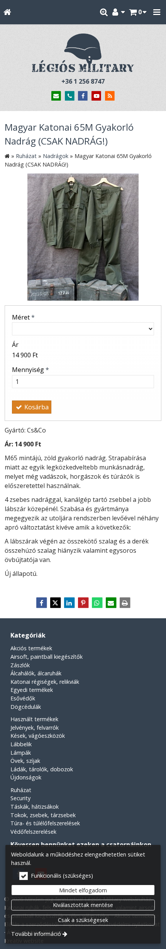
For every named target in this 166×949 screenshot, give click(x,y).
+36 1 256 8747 (83, 81)
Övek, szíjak (25, 760)
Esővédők (22, 698)
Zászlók (20, 665)
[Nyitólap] (7, 12)
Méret (23, 317)
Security (20, 798)
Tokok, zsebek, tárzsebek (43, 815)
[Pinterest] (83, 603)
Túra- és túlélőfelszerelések (45, 823)
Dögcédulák (25, 706)
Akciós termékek (31, 648)
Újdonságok (25, 777)
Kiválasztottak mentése (83, 905)
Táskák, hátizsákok (34, 806)
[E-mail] (56, 96)
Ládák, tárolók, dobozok (41, 769)
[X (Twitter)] (55, 603)
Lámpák (20, 752)
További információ (36, 933)
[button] (157, 12)
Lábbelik (21, 744)
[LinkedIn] (69, 603)
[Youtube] (96, 96)
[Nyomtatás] (125, 603)
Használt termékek (34, 719)
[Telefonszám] (69, 96)
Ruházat (20, 790)
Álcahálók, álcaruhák (35, 673)
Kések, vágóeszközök (37, 735)
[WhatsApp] (97, 603)
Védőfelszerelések (33, 831)
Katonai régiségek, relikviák (44, 681)
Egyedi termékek (31, 689)
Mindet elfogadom (83, 890)
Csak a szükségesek (83, 920)
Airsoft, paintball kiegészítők (46, 656)
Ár (15, 344)
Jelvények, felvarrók (34, 727)
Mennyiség (30, 369)
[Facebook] (83, 96)
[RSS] (109, 96)
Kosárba (36, 407)
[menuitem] (7, 12)
